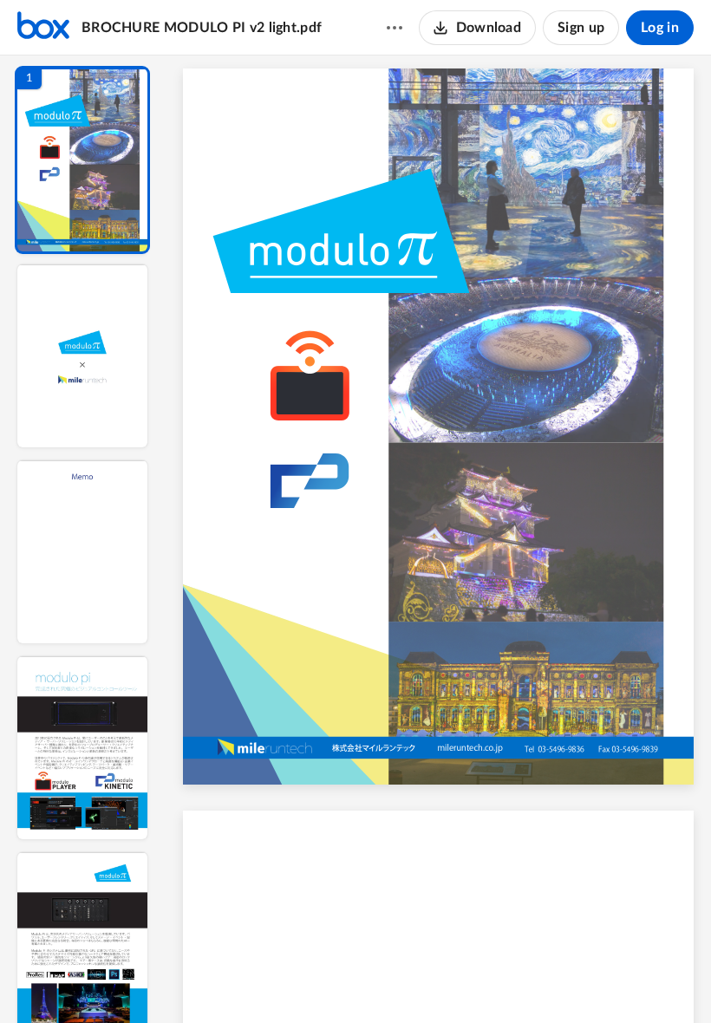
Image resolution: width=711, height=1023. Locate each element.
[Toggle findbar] (310, 980)
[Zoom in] (499, 980)
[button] (82, 159)
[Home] (43, 27)
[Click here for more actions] (394, 27)
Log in (660, 28)
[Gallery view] (567, 980)
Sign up (581, 28)
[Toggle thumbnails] (279, 980)
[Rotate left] (534, 980)
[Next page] (404, 980)
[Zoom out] (440, 980)
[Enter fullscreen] (598, 980)
